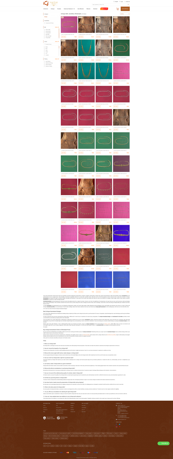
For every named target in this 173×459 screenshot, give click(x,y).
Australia (52, 445)
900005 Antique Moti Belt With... (68, 57)
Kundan (59, 8)
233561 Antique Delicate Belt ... (85, 104)
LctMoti (47, 55)
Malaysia (70, 445)
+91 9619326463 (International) (123, 417)
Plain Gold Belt (48, 36)
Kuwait (65, 445)
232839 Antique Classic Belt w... (120, 80)
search (73, 403)
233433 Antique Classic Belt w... (102, 150)
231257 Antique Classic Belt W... (102, 266)
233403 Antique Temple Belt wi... (68, 196)
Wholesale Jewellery (63, 438)
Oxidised (95, 8)
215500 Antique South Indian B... (103, 243)
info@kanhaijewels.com (122, 419)
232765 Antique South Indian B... (120, 243)
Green (47, 51)
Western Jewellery (55, 438)
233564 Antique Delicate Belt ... (67, 127)
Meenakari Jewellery (98, 435)
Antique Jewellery (89, 433)
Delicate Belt (48, 31)
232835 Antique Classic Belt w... (102, 219)
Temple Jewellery (47, 438)
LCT (46, 53)
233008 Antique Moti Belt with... (85, 219)
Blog (44, 411)
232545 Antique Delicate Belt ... (120, 266)
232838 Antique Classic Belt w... (68, 243)
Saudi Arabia (81, 445)
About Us (45, 407)
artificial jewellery (86, 334)
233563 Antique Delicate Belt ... (120, 104)
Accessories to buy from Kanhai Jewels (50, 433)
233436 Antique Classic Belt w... (85, 173)
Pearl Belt (47, 34)
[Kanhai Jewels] (51, 3)
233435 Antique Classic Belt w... (68, 173)
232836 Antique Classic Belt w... (120, 219)
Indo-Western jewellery (111, 334)
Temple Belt (48, 37)
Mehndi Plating (48, 64)
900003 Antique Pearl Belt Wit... (120, 34)
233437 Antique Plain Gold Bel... (102, 173)
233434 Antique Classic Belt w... (120, 150)
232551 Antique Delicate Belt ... (120, 289)
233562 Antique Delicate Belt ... (102, 104)
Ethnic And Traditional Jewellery (54, 435)
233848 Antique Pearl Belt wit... (102, 80)
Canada (57, 445)
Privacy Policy (58, 407)
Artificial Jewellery (97, 433)
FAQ (57, 405)
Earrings (45, 435)
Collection (45, 8)
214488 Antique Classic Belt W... (85, 34)
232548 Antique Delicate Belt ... (85, 289)
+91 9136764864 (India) (122, 415)
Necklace (72, 409)
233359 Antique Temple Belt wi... (120, 173)
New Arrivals (125, 8)
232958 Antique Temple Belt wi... (68, 219)
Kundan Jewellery (83, 435)
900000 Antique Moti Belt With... (68, 80)
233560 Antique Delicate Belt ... (67, 104)
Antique (52, 8)
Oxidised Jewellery (120, 435)
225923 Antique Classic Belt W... (85, 196)
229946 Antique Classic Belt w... (120, 196)
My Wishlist (84, 407)
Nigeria (87, 445)
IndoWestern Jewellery (74, 435)
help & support (60, 403)
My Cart (83, 409)
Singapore (75, 445)
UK (48, 445)
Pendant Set (73, 411)
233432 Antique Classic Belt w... (85, 150)
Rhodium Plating (49, 66)
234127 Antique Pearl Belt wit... (68, 34)
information (46, 403)
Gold (46, 50)
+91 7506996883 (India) (122, 416)
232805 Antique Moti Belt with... (85, 243)
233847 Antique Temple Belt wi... (85, 80)
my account (85, 403)
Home (44, 405)
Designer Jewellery (123, 433)
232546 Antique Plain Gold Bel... (68, 289)
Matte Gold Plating (49, 63)
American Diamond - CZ (69, 8)
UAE (61, 445)
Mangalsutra (90, 435)
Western (88, 8)
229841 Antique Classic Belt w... (102, 196)
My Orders (83, 405)
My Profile (83, 411)
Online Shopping (111, 435)
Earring (72, 407)
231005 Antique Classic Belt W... (68, 266)
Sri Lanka (91, 445)
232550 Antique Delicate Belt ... (102, 289)
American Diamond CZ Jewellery (64, 433)
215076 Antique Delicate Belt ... (102, 57)
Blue (46, 48)
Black (47, 47)
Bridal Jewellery (109, 433)
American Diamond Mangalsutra (78, 433)
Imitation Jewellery (65, 435)
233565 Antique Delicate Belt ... (85, 127)
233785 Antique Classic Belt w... (120, 57)
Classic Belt (48, 29)
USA (44, 445)
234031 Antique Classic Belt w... (85, 57)
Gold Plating (48, 61)
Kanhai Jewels (107, 323)
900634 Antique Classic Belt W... (85, 266)
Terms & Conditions (59, 413)
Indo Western (81, 8)
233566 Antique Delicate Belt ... (102, 127)
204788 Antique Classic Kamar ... (120, 127)
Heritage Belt (48, 32)
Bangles (72, 405)
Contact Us (45, 409)
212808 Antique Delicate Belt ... (67, 150)
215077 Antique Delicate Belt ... (102, 34)
